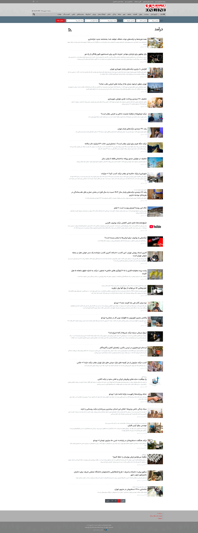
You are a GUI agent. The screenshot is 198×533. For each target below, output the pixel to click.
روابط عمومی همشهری (118, 2)
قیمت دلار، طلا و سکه (156, 516)
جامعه (129, 14)
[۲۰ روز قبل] (155, 43)
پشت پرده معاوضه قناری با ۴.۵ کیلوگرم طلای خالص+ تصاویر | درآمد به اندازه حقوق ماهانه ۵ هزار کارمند (109, 272)
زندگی (114, 14)
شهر (124, 14)
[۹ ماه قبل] (155, 274)
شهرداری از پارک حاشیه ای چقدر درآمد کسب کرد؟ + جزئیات (124, 173)
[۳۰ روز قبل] (155, 73)
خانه (161, 14)
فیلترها (120, 21)
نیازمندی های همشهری (148, 2)
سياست (146, 14)
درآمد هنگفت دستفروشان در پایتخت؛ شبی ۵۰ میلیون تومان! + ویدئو (120, 440)
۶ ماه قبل (143, 164)
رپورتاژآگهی (144, 455)
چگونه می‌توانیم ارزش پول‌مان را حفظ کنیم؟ (130, 457)
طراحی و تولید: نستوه (98, 530)
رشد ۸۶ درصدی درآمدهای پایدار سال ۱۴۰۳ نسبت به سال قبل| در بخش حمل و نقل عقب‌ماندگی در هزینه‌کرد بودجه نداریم (109, 194)
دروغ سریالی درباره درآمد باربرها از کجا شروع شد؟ (127, 332)
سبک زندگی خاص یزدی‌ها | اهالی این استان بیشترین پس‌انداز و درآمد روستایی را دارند (114, 409)
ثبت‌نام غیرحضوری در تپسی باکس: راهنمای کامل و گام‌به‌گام (123, 347)
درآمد (159, 29)
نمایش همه (60, 21)
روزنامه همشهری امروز (160, 2)
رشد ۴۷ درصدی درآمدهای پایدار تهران (132, 128)
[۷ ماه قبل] (155, 194)
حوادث (59, 14)
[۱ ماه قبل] (155, 88)
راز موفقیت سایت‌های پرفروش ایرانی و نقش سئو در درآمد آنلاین (122, 379)
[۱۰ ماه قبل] (155, 336)
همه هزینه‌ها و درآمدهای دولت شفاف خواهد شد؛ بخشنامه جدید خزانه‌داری (117, 39)
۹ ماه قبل (143, 279)
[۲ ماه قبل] (155, 103)
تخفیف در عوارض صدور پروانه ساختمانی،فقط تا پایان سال (124, 158)
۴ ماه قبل (143, 151)
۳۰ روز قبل (142, 77)
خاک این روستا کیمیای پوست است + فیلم (130, 208)
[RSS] (70, 30)
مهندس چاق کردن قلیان (137, 425)
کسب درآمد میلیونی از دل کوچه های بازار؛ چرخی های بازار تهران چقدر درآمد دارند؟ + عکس (112, 362)
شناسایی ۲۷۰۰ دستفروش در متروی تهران (131, 489)
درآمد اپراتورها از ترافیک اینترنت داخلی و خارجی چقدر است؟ (124, 113)
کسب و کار (66, 14)
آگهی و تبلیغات (137, 2)
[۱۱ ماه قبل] (155, 366)
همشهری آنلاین (154, 8)
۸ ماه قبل (142, 216)
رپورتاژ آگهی (144, 377)
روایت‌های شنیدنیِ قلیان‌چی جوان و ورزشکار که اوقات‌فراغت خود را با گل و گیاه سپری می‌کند (126, 423)
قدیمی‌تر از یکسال (141, 417)
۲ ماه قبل (143, 107)
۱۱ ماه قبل (142, 368)
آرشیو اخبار (154, 14)
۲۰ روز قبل (142, 47)
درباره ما (159, 513)
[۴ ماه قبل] (155, 147)
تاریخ (161, 21)
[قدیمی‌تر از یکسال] (155, 413)
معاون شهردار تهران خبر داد (140, 190)
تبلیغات (160, 518)
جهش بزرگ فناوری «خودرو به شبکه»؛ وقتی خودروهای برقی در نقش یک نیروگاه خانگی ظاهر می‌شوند (124, 286)
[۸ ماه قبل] (155, 212)
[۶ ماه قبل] (155, 162)
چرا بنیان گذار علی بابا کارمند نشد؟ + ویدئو (130, 302)
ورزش (94, 14)
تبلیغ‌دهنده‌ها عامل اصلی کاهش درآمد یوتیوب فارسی (126, 222)
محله (119, 14)
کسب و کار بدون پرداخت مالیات (139, 487)
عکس (73, 14)
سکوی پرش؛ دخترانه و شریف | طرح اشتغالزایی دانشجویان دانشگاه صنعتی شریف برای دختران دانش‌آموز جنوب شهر (110, 473)
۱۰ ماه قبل (142, 340)
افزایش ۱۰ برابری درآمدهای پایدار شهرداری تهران (128, 69)
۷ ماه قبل (142, 201)
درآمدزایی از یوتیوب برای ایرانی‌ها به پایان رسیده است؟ (126, 237)
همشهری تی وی (128, 2)
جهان (140, 14)
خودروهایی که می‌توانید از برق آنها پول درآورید (129, 288)
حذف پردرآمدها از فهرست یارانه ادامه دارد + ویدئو (128, 394)
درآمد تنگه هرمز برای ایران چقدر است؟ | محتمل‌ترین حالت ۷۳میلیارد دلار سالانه (116, 143)
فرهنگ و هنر (101, 14)
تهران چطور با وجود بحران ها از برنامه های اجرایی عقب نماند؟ (123, 84)
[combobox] (153, 20)
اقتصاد (135, 14)
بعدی (107, 501)
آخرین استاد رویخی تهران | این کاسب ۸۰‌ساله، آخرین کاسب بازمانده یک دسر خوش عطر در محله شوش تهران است (109, 254)
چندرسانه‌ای (80, 14)
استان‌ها (88, 14)
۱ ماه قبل (143, 92)
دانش (109, 14)
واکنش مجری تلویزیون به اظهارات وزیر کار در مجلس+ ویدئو (124, 317)
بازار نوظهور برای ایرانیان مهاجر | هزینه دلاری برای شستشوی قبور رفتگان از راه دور (115, 54)
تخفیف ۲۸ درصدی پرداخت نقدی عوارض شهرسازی (127, 99)
